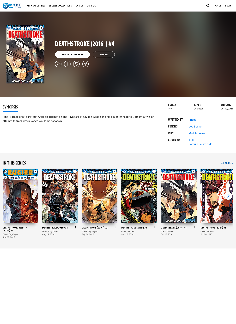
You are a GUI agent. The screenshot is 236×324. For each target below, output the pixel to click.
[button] (208, 6)
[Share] (85, 64)
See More (227, 163)
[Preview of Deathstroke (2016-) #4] (25, 54)
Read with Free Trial (72, 54)
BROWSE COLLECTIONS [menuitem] (60, 5)
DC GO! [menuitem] (79, 5)
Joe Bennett (196, 126)
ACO (191, 140)
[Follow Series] (76, 64)
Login (228, 5)
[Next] (228, 196)
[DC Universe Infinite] (12, 5)
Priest (192, 119)
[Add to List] (67, 64)
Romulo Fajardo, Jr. (200, 144)
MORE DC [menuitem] (91, 5)
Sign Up (217, 5)
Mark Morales (197, 133)
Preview (104, 54)
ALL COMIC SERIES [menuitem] (36, 5)
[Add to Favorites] (58, 64)
